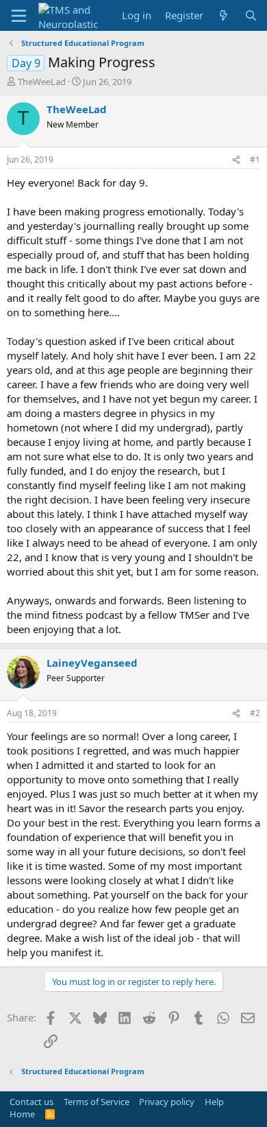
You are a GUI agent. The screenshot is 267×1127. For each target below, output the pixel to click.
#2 (255, 713)
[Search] (251, 15)
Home (22, 1114)
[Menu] (19, 15)
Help (214, 1101)
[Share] (236, 160)
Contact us (31, 1101)
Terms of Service (96, 1101)
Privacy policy (166, 1101)
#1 (255, 159)
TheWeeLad (42, 81)
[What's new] (223, 15)
